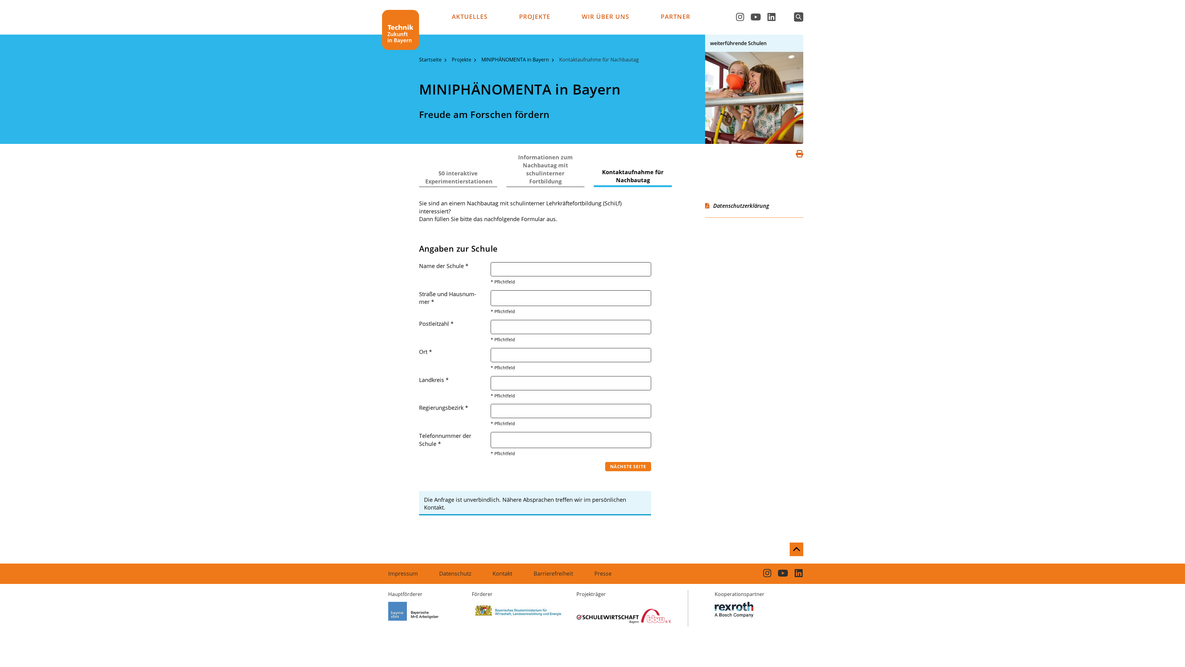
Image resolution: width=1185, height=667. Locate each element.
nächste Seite (628, 466)
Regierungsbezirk (443, 407)
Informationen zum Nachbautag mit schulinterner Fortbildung (545, 169)
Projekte (534, 16)
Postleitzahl (436, 323)
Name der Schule (443, 266)
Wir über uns (605, 16)
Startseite (431, 59)
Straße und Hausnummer (447, 298)
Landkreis (434, 380)
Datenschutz (455, 573)
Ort (425, 351)
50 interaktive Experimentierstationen (459, 177)
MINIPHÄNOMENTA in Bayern (515, 59)
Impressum (403, 573)
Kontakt (502, 573)
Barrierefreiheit (553, 573)
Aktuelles (470, 16)
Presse (603, 573)
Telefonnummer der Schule (445, 439)
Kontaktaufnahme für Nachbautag (599, 59)
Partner (675, 16)
